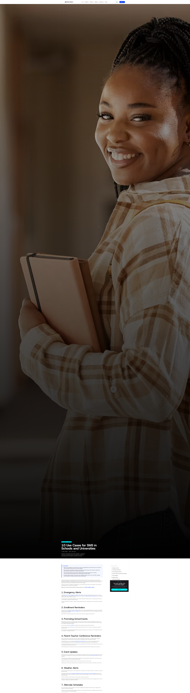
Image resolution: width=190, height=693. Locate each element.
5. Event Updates (115, 575)
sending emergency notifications (91, 595)
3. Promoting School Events (117, 571)
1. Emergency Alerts (115, 567)
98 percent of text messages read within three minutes (73, 595)
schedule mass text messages (73, 611)
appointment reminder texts (80, 641)
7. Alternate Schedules (116, 579)
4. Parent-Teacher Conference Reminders (119, 573)
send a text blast (94, 655)
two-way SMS (71, 625)
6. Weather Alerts (115, 577)
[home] (69, 2)
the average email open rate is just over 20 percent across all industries (83, 673)
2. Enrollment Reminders (116, 569)
